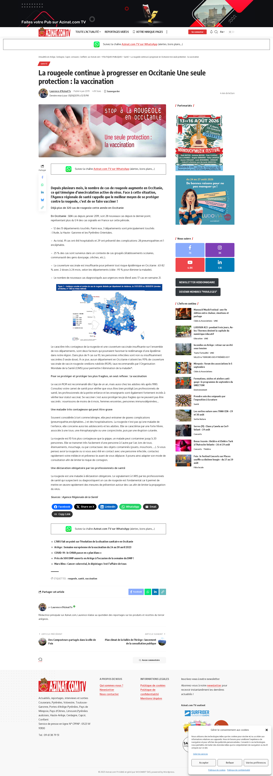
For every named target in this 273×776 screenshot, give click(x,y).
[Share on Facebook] (42, 177)
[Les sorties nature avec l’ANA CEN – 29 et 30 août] (183, 415)
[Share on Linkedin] (42, 192)
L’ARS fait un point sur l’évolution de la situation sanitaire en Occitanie (93, 541)
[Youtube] (190, 265)
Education (198, 338)
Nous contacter (109, 694)
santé (81, 578)
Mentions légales (151, 698)
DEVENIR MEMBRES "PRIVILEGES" (198, 291)
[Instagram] (219, 250)
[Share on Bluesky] (42, 200)
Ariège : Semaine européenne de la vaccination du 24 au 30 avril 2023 (92, 547)
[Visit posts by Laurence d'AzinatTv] (43, 93)
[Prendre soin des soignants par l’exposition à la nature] (183, 400)
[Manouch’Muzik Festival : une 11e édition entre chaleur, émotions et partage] (183, 314)
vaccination (91, 578)
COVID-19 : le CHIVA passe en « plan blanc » (77, 552)
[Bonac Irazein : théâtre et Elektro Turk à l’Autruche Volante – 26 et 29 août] (183, 445)
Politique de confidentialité (238, 770)
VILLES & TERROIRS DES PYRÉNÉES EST (212, 357)
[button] (266, 730)
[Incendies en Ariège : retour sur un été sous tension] (183, 349)
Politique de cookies (216, 770)
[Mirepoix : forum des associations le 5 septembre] (183, 368)
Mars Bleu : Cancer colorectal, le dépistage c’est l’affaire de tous (90, 563)
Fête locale (198, 467)
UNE (216, 321)
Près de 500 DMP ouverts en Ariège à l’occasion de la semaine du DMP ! (94, 558)
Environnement (200, 389)
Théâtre (207, 449)
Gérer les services (200, 754)
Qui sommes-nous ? (111, 685)
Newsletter (107, 689)
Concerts (198, 434)
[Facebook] (190, 250)
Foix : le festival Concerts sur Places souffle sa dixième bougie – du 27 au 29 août (213, 459)
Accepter (203, 762)
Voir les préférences (256, 762)
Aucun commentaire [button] (151, 660)
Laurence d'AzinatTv (60, 91)
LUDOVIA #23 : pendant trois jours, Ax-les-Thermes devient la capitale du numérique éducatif (213, 330)
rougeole (72, 578)
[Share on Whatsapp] (42, 185)
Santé (44, 63)
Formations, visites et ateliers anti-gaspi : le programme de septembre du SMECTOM (213, 382)
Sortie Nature (200, 419)
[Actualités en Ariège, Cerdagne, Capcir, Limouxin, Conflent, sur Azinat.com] (54, 32)
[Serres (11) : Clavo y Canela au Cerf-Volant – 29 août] (183, 430)
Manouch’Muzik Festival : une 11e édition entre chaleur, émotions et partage (211, 313)
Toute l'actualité (201, 353)
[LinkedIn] (219, 265)
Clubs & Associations (203, 321)
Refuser (230, 762)
